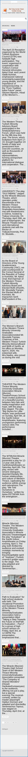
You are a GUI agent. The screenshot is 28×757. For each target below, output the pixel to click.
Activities (5, 30)
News (4, 171)
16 (13, 722)
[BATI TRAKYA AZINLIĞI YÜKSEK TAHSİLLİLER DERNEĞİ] (14, 10)
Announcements (6, 364)
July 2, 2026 (13, 47)
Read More (5, 98)
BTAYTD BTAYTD (6, 47)
